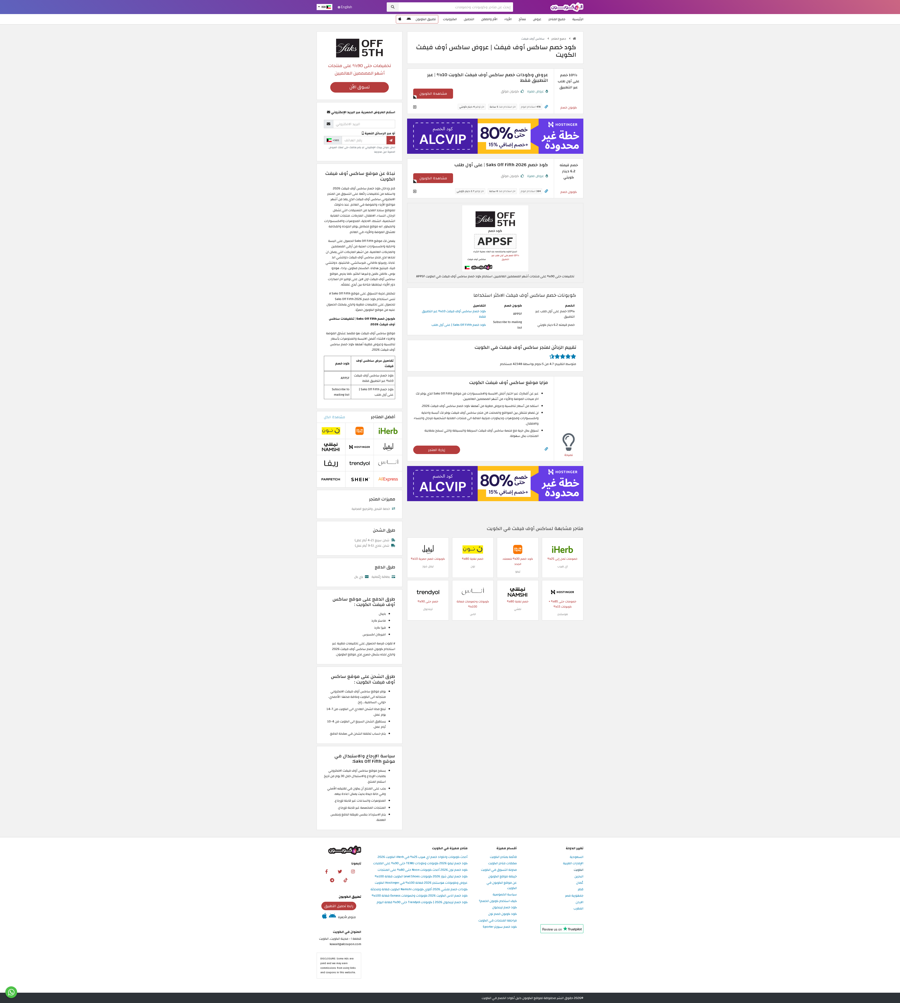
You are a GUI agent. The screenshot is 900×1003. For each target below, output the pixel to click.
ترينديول (428, 609)
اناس (473, 614)
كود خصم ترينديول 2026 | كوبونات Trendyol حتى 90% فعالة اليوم (422, 902)
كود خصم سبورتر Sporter (500, 927)
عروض (537, 19)
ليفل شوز (428, 566)
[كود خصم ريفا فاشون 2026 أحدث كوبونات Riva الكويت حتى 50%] (330, 463)
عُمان (579, 883)
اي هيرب (562, 566)
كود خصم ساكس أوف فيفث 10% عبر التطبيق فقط (454, 313)
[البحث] (393, 7)
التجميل (469, 19)
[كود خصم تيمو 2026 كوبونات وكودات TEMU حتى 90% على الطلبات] (517, 549)
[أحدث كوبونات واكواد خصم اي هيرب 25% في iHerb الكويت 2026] (562, 549)
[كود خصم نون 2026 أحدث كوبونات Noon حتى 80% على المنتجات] (472, 549)
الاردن (579, 902)
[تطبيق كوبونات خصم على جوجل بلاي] (408, 19)
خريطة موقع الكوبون (502, 876)
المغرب (578, 908)
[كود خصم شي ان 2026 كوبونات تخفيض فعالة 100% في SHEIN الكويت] (359, 479)
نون (473, 566)
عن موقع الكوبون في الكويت (502, 885)
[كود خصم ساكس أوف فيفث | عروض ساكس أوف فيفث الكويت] (495, 238)
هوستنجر (562, 614)
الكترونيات (450, 19)
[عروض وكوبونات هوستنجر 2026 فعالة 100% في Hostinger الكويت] (562, 592)
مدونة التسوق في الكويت (499, 870)
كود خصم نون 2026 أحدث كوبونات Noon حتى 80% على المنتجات (423, 870)
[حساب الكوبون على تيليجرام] (332, 880)
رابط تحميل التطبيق (338, 906)
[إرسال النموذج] (390, 140)
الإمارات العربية (573, 863)
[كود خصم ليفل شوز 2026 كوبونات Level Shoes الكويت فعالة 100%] (428, 549)
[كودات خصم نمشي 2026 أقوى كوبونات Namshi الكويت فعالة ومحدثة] (517, 592)
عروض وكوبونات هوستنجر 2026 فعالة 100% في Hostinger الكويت (421, 883)
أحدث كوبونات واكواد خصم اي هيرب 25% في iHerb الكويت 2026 (423, 857)
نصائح (522, 19)
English (346, 7)
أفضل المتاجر (383, 417)
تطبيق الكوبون (426, 19)
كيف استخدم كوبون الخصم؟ (498, 901)
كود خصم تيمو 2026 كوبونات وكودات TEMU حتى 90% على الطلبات (420, 863)
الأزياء (508, 19)
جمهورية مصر (574, 895)
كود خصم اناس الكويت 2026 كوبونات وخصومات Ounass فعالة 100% (420, 895)
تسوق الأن (359, 87)
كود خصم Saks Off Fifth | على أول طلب (458, 325)
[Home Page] (566, 7)
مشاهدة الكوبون (433, 93)
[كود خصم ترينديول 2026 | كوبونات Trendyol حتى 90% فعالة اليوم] (428, 592)
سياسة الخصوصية (505, 894)
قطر (580, 889)
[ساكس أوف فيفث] (359, 48)
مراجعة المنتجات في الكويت (497, 920)
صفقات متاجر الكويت (502, 863)
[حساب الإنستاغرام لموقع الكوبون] (353, 871)
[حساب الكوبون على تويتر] (339, 871)
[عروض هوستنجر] (495, 136)
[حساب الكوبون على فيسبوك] (326, 871)
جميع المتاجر (556, 19)
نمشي (517, 609)
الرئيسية (577, 19)
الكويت (578, 870)
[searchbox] (456, 7)
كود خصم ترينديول (504, 907)
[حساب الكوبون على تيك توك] (345, 880)
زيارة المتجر (436, 450)
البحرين (578, 876)
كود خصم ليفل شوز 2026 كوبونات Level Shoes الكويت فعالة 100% (421, 876)
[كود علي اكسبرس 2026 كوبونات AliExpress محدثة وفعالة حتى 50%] (388, 479)
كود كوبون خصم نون (502, 914)
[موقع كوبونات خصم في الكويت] (574, 38)
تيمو (517, 571)
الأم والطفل (489, 19)
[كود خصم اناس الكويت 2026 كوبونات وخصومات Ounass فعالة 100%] (472, 592)
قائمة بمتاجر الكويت (503, 857)
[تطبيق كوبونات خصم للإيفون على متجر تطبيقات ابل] (400, 19)
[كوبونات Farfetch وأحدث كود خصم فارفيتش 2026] (330, 479)
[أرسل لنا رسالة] (11, 992)
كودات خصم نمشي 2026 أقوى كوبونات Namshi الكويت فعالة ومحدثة (419, 889)
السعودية (576, 857)
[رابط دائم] (546, 106)
